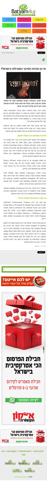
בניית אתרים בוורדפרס (22, 477)
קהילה (9, 25)
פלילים (9, 19)
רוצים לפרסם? (25, 451)
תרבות (24, 25)
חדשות (39, 19)
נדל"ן (24, 31)
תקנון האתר (11, 451)
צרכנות (39, 31)
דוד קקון (37, 246)
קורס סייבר (18, 140)
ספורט (24, 19)
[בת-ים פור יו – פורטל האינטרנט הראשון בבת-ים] (23, 8)
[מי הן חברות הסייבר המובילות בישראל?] (23, 85)
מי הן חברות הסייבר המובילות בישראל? (23, 68)
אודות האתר (38, 451)
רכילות (39, 25)
